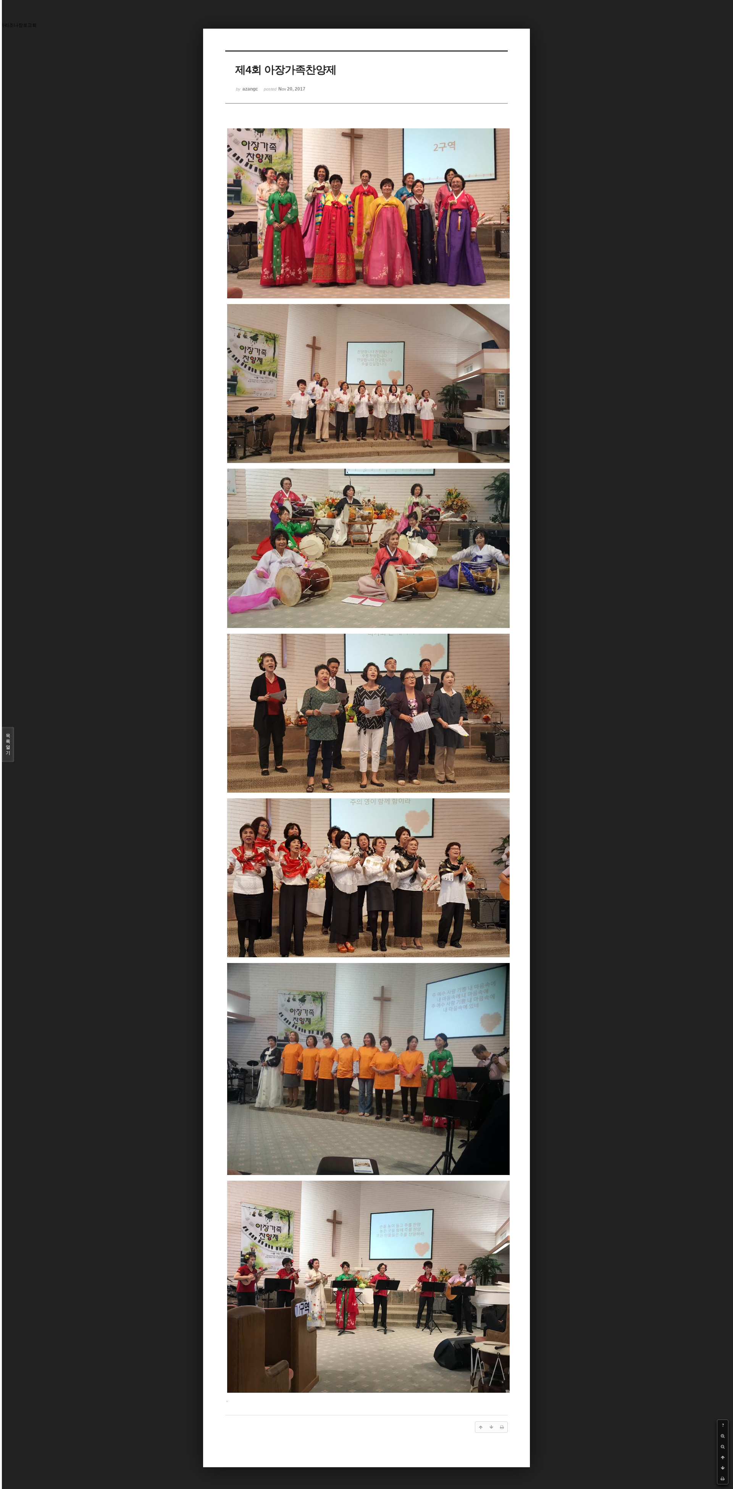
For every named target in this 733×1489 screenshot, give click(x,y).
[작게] (722, 1446)
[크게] (722, 1436)
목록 (8, 744)
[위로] (722, 1457)
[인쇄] (722, 1478)
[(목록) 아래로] (722, 1468)
